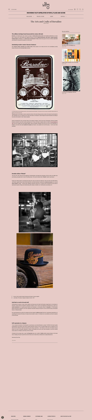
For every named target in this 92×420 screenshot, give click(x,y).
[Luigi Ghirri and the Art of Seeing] (71, 55)
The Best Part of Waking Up (68, 45)
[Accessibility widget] (2, 417)
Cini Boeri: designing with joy (69, 92)
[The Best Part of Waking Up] (71, 39)
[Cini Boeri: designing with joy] (71, 78)
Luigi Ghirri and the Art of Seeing (70, 62)
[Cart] (82, 9)
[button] (29, 16)
